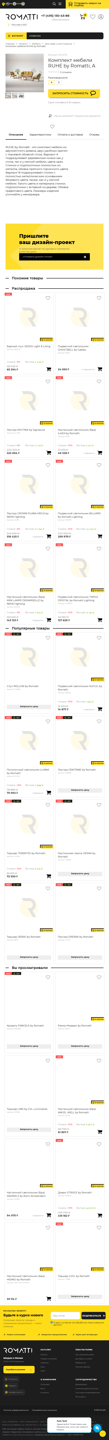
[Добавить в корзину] (48, 369)
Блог (43, 1388)
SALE (43, 1371)
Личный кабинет (83, 1367)
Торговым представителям (88, 1392)
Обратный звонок (60, 20)
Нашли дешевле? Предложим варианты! (77, 116)
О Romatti (45, 1384)
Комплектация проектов (87, 1388)
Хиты (43, 1367)
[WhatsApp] (8, 4)
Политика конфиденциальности (16, 1410)
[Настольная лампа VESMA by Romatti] (80, 824)
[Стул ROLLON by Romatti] (29, 657)
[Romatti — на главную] (17, 1350)
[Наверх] (102, 1433)
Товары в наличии (49, 1359)
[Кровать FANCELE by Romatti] (29, 996)
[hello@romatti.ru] (23, 4)
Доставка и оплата (84, 1359)
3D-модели (81, 1397)
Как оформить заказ (85, 1354)
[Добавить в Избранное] (48, 298)
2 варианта (88, 453)
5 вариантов (88, 369)
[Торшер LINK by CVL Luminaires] (29, 1079)
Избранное (81, 1363)
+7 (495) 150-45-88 (55, 15)
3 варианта (37, 620)
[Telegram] (14, 4)
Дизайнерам (81, 1384)
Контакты (45, 1392)
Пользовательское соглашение (44, 1410)
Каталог (17, 36)
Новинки (35, 36)
